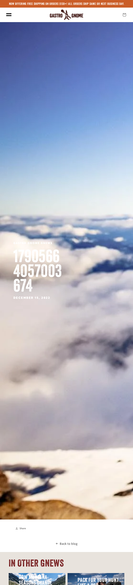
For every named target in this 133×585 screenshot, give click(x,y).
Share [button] (23, 528)
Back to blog (68, 544)
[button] (9, 15)
